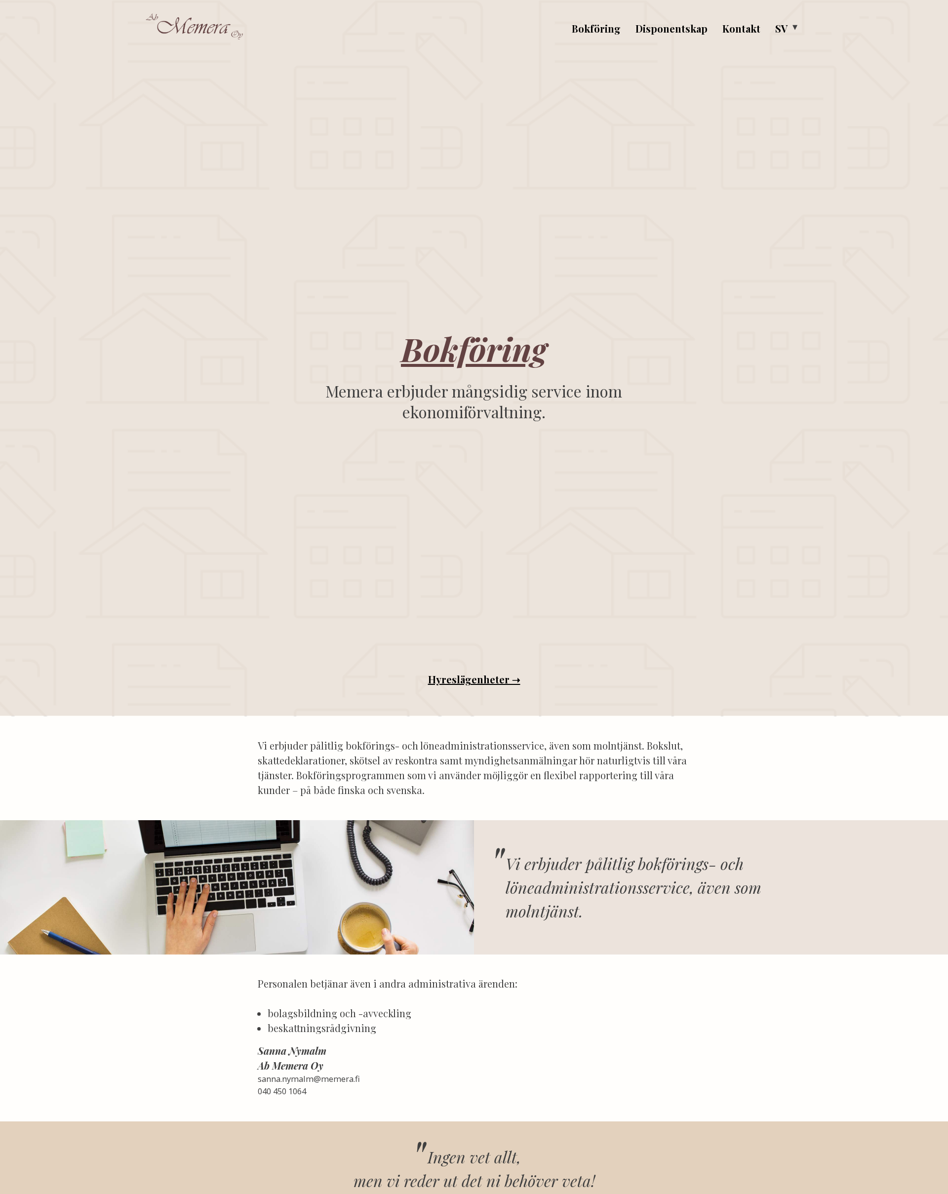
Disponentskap (671, 28)
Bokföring (596, 28)
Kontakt (741, 28)
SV (781, 28)
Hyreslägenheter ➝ (474, 679)
